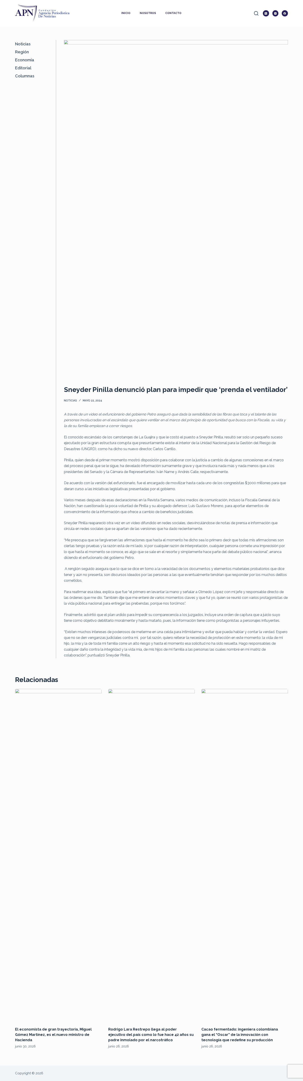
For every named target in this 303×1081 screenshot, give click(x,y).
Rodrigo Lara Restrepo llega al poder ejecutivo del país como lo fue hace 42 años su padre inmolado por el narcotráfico (151, 1034)
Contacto (173, 13)
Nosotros (148, 13)
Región (22, 52)
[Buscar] (256, 13)
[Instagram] (275, 13)
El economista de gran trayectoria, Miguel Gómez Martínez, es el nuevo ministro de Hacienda (53, 1034)
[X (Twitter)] (266, 13)
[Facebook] (285, 13)
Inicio (125, 13)
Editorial (23, 68)
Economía (24, 60)
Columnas (24, 76)
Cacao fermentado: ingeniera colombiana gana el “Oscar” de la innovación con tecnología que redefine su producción (239, 1034)
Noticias (70, 400)
